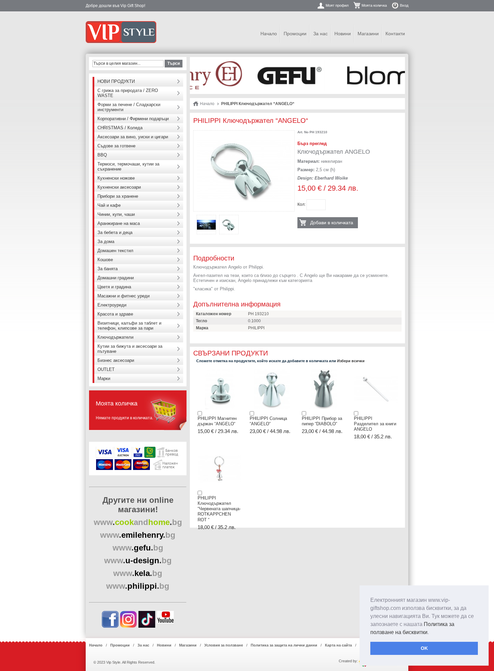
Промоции (295, 33)
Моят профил (337, 5)
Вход (404, 5)
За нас (320, 33)
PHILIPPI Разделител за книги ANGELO (375, 424)
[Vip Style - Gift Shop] (121, 32)
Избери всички (351, 361)
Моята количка (374, 5)
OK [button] (424, 648)
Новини (342, 33)
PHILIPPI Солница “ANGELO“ (268, 421)
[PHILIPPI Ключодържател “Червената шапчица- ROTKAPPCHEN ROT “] (219, 450)
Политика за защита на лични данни (284, 645)
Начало (268, 33)
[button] (431, 633)
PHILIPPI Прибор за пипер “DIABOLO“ (322, 421)
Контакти (395, 33)
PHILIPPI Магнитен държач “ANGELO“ (217, 421)
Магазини (368, 33)
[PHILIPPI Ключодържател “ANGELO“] (244, 136)
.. (138, 522)
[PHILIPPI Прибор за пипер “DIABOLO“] (323, 371)
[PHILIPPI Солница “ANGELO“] (271, 371)
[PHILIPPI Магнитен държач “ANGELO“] (219, 371)
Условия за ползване (223, 645)
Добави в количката (331, 222)
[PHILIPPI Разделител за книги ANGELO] (376, 371)
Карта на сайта (338, 645)
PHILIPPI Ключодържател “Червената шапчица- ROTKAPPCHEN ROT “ (219, 508)
